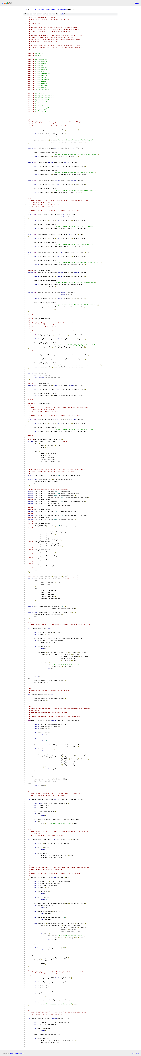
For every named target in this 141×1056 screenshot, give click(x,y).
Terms (22, 1053)
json (137, 1053)
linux (31, 9)
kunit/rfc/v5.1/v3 (42, 9)
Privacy (17, 1053)
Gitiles (11, 1053)
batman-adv (62, 9)
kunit (26, 9)
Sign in (137, 3)
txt (133, 1053)
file (62, 14)
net (53, 9)
